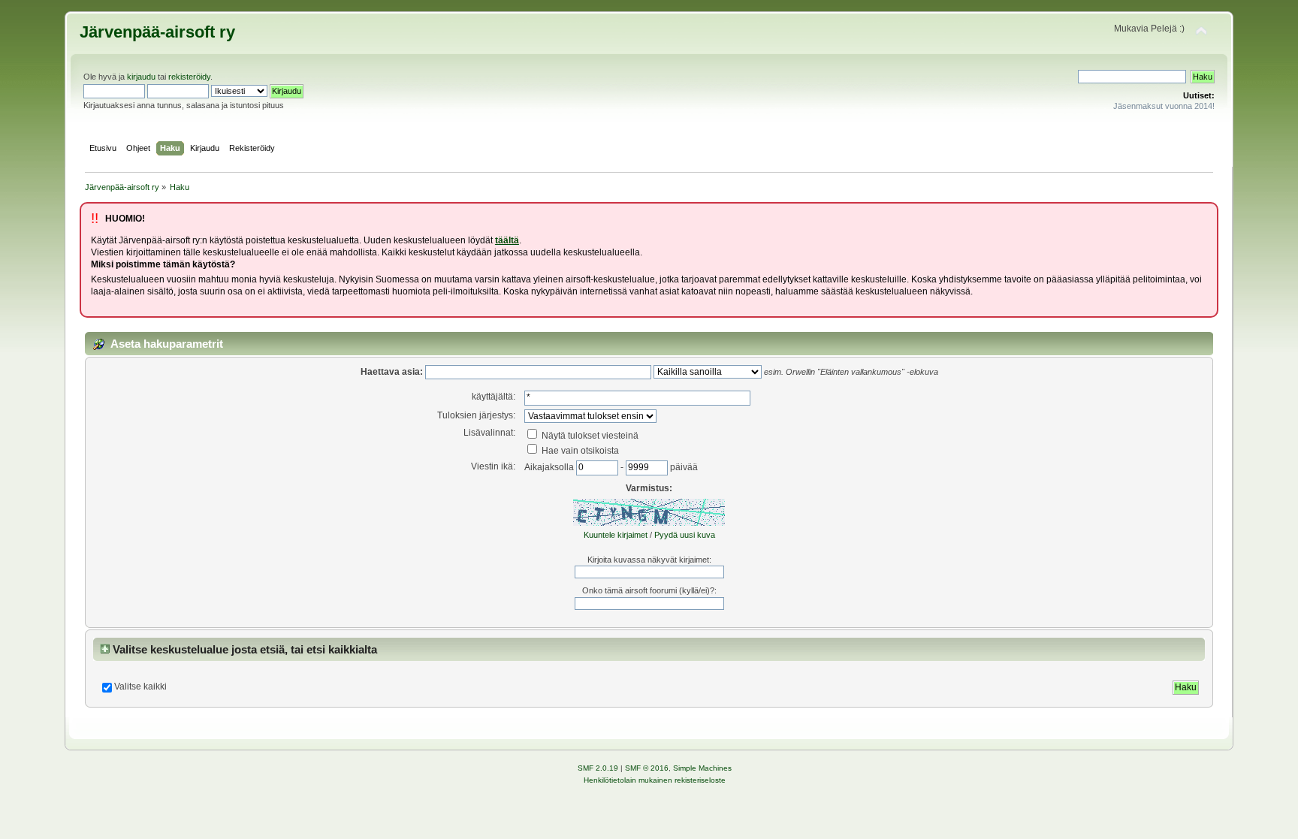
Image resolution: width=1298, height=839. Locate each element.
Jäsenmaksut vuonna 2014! (1164, 105)
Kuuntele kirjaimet (615, 534)
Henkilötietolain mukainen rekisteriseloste (655, 780)
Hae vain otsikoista (579, 450)
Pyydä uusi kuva (684, 534)
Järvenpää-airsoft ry (157, 32)
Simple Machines (702, 768)
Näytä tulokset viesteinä (588, 435)
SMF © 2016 (647, 768)
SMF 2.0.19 (598, 768)
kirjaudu (141, 76)
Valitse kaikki (140, 686)
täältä (507, 240)
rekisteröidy (189, 76)
